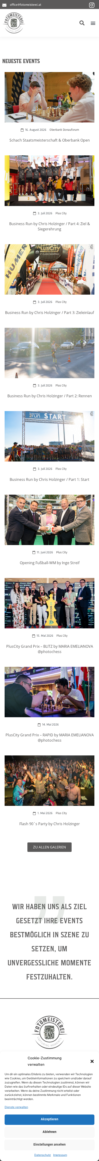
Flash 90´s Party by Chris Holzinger (49, 823)
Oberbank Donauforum (64, 129)
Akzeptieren (49, 1119)
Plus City (61, 213)
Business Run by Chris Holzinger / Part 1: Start (49, 479)
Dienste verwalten (16, 1107)
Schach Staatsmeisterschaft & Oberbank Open (49, 140)
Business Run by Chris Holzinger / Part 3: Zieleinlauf (49, 312)
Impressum (60, 1155)
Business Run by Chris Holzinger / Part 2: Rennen (49, 395)
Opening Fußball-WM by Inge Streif (49, 562)
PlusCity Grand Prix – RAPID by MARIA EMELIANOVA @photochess (50, 737)
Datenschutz (42, 1155)
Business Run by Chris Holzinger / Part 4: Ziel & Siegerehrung (49, 226)
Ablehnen (49, 1132)
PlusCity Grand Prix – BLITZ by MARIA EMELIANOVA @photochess (49, 649)
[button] (92, 1061)
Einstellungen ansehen (49, 1144)
